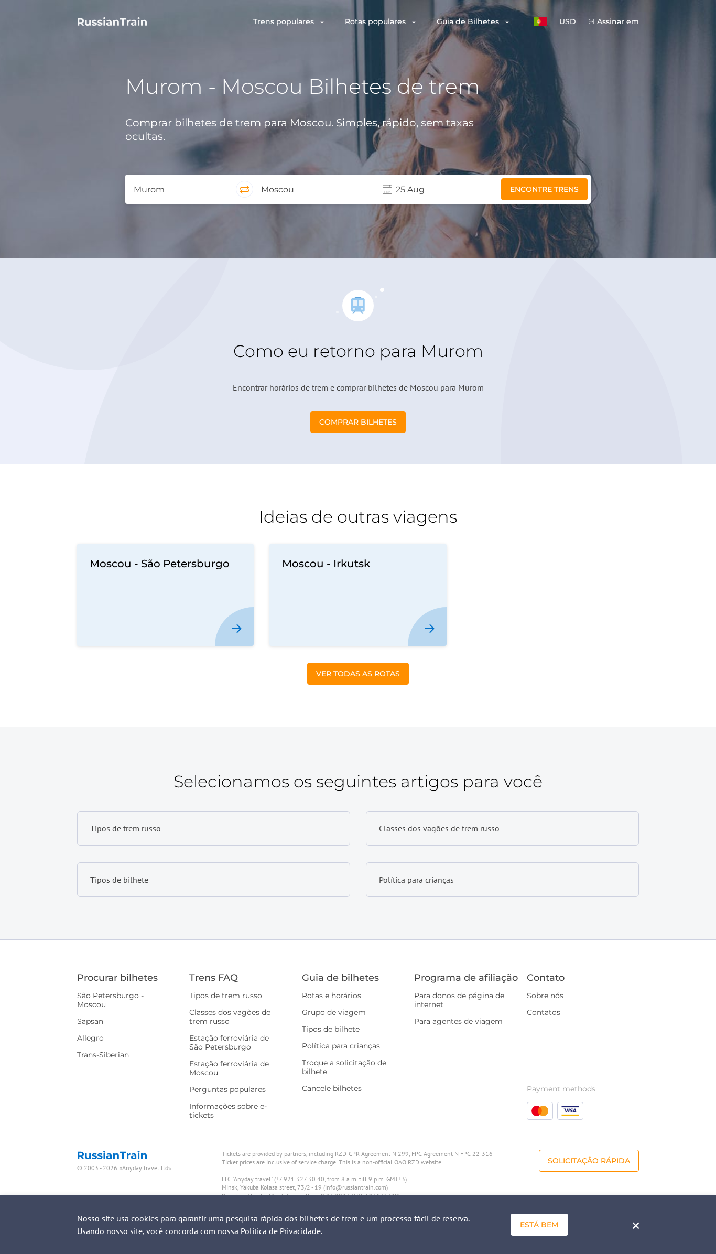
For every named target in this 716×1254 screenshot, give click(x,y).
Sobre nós (545, 995)
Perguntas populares (227, 1089)
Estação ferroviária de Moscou (229, 1068)
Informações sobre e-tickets (228, 1110)
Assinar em (618, 21)
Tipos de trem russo (225, 995)
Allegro (90, 1038)
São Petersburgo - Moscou (110, 1000)
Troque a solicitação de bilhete (344, 1067)
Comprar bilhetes (358, 422)
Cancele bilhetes (332, 1088)
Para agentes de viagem (458, 1021)
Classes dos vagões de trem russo (229, 1017)
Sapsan (90, 1021)
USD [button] (567, 21)
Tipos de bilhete (331, 1029)
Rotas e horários (331, 995)
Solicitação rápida (589, 1160)
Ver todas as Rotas (358, 673)
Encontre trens (544, 189)
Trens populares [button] (284, 21)
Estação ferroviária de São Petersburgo (229, 1042)
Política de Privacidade (281, 1231)
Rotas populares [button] (376, 21)
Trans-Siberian (103, 1055)
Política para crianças (341, 1046)
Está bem (539, 1224)
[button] (540, 21)
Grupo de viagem (334, 1012)
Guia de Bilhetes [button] (469, 21)
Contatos (543, 1012)
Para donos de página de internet (459, 1000)
